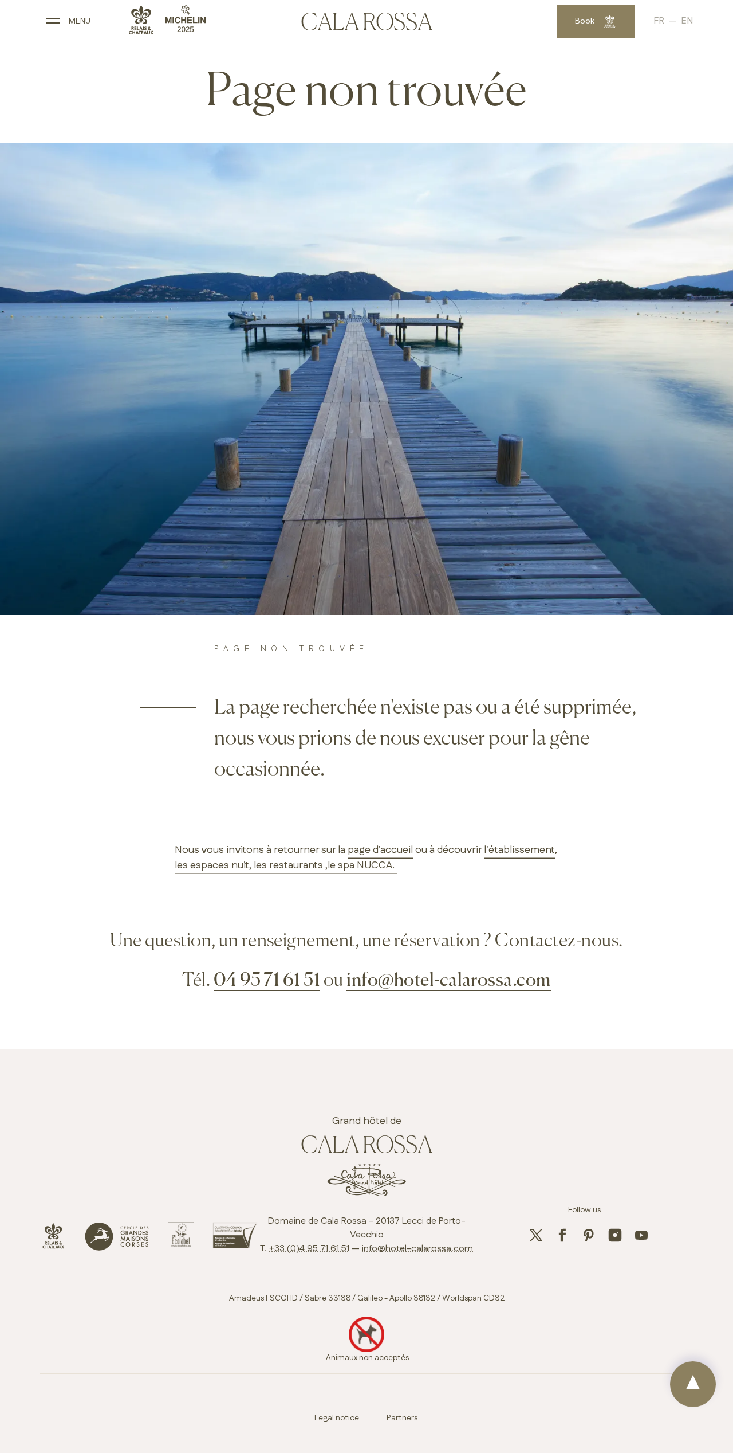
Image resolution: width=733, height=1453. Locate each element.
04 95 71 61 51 (267, 981)
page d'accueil (380, 850)
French (667, 21)
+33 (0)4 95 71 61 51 (309, 1248)
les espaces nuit (212, 865)
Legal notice (336, 1418)
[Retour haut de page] (693, 1384)
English (687, 21)
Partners (402, 1418)
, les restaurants (286, 865)
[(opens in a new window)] (53, 1246)
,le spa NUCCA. (360, 865)
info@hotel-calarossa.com (448, 981)
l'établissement (519, 850)
